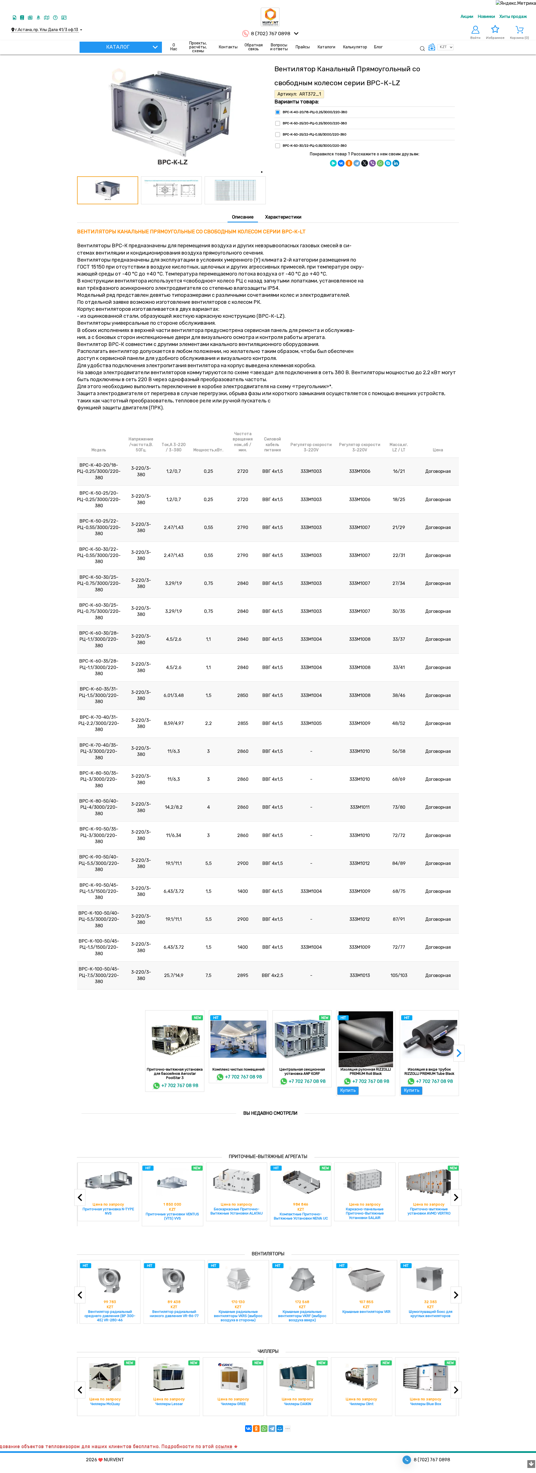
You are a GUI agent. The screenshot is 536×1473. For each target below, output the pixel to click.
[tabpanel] (268, 609)
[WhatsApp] (380, 163)
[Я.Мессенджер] (333, 163)
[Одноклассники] (349, 163)
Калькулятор (355, 47)
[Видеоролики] (15, 17)
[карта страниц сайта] (47, 17)
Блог (378, 47)
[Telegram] (356, 163)
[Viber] (372, 163)
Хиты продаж (513, 16)
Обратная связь (254, 47)
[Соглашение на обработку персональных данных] (63, 17)
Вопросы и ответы (279, 47)
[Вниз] (531, 1464)
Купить (348, 1090)
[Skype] (388, 163)
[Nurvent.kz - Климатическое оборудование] (270, 17)
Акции (467, 16)
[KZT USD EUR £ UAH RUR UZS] (441, 47)
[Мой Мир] (279, 1428)
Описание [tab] (242, 217)
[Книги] (22, 17)
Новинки (486, 16)
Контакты (228, 47)
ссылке (181, 1446)
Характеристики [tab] (283, 217)
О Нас (173, 47)
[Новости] (31, 17)
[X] (364, 163)
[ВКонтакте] (341, 163)
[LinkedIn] (396, 163)
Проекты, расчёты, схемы (198, 47)
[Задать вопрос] (56, 17)
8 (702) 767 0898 (270, 33)
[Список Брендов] (38, 17)
